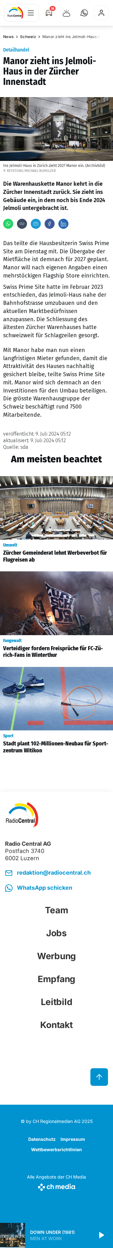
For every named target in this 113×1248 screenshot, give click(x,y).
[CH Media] (56, 1186)
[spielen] (101, 1235)
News (8, 36)
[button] (84, 13)
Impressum (73, 1139)
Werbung (56, 956)
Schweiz (28, 36)
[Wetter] (66, 13)
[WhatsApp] (8, 224)
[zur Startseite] (15, 13)
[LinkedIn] (63, 224)
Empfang (56, 979)
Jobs (56, 933)
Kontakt (56, 1025)
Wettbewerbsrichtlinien (56, 1149)
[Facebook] (50, 224)
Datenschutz (42, 1139)
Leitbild (57, 1002)
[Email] (36, 224)
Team (56, 910)
